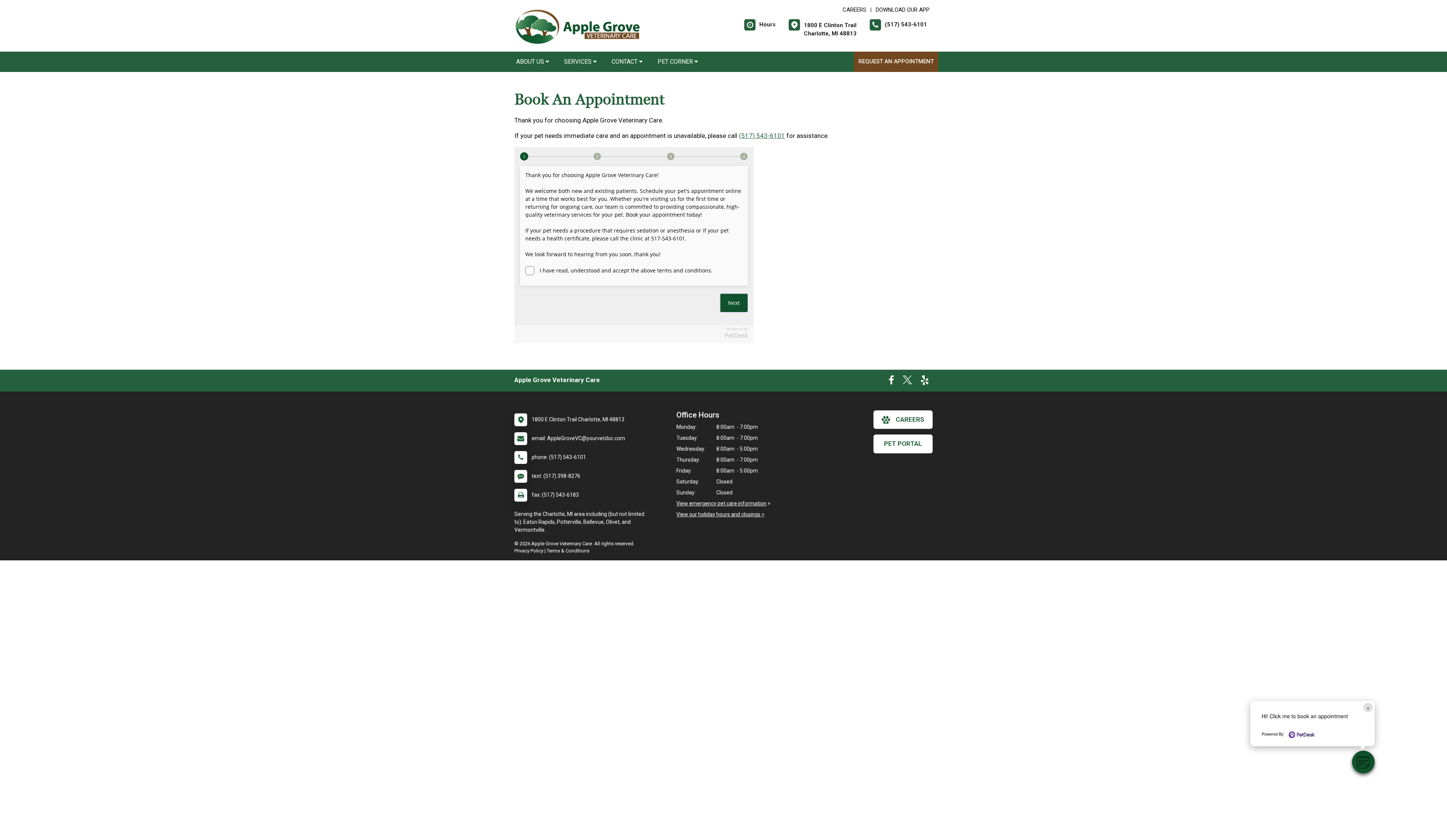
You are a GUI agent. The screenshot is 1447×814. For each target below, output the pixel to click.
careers (910, 419)
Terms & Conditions (568, 551)
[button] (1363, 762)
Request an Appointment (896, 61)
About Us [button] (531, 61)
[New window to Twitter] (907, 382)
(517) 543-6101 (762, 135)
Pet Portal (903, 443)
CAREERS (854, 9)
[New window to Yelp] (925, 382)
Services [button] (578, 61)
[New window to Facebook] (891, 382)
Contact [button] (625, 61)
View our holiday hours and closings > (720, 514)
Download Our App (903, 9)
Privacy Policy (528, 551)
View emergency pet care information (721, 503)
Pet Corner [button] (676, 61)
